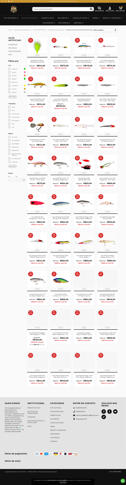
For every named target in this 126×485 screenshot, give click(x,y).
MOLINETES (63, 18)
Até (16, 176)
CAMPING (78, 23)
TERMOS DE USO (33, 408)
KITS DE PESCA (10, 18)
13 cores (84, 134)
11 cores (107, 134)
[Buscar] (91, 9)
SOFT (10, 55)
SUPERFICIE (12, 45)
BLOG (29, 426)
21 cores (107, 370)
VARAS (95, 18)
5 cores (37, 55)
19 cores (37, 172)
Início (10, 30)
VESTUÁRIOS (63, 23)
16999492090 (80, 411)
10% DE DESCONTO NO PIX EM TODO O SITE (63, 1)
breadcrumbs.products (56, 30)
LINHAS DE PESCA (80, 18)
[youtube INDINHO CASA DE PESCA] (8, 1)
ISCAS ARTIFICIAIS (29, 18)
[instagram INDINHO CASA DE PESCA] (2, 1)
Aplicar (23, 179)
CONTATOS (31, 417)
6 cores (84, 172)
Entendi (63, 482)
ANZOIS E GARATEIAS (112, 18)
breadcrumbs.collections (22, 30)
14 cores (107, 327)
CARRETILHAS (47, 18)
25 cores (107, 93)
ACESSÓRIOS (48, 23)
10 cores (84, 55)
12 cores (61, 55)
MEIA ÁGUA (12, 48)
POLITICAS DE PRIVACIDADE (32, 412)
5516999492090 (81, 408)
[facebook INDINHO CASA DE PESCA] (5, 1)
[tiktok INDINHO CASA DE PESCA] (11, 1)
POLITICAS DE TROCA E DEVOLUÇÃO (36, 421)
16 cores (107, 55)
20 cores (37, 93)
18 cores (84, 93)
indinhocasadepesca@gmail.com (87, 415)
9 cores (60, 327)
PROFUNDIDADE (14, 51)
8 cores (60, 93)
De (9, 176)
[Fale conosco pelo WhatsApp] (123, 481)
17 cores (84, 211)
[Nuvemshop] (115, 472)
